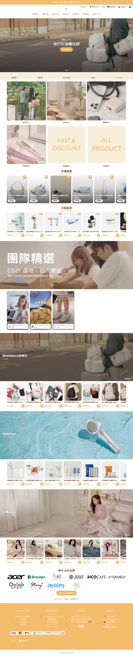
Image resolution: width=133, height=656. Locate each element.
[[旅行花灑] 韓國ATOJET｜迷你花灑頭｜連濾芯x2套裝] (54, 470)
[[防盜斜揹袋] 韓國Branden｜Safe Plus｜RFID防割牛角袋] (91, 392)
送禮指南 (75, 14)
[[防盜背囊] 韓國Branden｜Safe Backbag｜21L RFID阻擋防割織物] (72, 392)
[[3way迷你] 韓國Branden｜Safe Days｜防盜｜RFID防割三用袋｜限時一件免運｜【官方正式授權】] (104, 189)
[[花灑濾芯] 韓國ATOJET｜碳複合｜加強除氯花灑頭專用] (91, 470)
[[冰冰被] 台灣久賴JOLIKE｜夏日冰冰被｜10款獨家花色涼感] (54, 548)
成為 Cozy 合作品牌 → (66, 593)
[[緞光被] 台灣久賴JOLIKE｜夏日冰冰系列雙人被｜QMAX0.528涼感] (110, 548)
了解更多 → (66, 49)
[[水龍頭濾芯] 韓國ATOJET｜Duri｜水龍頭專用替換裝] (110, 470)
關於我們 (23, 624)
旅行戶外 (55, 14)
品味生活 (65, 14)
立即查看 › (11, 200)
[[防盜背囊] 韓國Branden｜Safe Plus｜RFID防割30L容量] (110, 392)
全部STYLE (96, 14)
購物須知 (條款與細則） (23, 616)
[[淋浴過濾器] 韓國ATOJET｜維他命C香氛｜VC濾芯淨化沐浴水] (72, 470)
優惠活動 (45, 14)
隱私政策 (23, 619)
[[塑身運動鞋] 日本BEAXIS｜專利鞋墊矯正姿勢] (39, 189)
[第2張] (66, 70)
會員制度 (23, 621)
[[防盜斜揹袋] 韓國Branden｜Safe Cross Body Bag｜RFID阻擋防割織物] (35, 392)
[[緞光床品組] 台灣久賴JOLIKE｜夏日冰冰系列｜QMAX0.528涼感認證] (16, 548)
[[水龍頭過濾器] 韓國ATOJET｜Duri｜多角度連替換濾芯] (35, 470)
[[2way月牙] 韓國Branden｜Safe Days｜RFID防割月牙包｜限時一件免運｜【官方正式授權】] (17, 189)
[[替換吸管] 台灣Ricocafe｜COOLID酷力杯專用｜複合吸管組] (60, 189)
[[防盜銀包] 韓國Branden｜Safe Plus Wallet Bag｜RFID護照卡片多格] (16, 392)
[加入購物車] (23, 235)
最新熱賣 (35, 14)
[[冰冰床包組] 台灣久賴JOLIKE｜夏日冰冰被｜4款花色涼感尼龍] (35, 548)
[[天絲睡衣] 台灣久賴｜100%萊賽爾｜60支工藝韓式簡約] (72, 548)
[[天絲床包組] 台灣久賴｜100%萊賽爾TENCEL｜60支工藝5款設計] (91, 548)
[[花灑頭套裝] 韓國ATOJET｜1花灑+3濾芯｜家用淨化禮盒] (16, 470)
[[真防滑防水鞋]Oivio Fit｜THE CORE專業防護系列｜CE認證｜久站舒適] (82, 189)
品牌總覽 (85, 14)
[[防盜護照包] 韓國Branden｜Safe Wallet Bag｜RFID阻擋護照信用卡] (54, 392)
